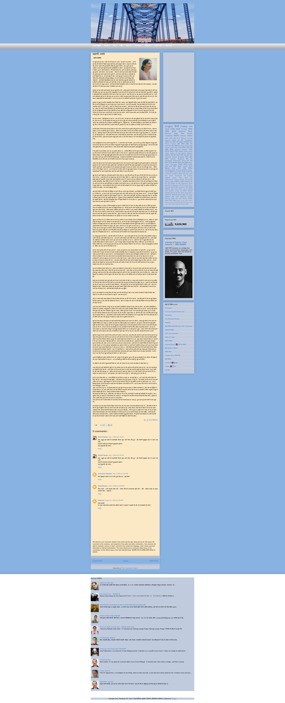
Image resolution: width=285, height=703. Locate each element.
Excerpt (181, 146)
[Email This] (101, 425)
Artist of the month (182, 200)
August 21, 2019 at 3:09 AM (114, 500)
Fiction (184, 129)
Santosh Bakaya (181, 149)
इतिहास (180, 174)
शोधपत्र (176, 136)
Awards (148, 45)
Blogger (174, 698)
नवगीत (173, 195)
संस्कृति (182, 181)
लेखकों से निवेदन (169, 330)
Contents (168, 136)
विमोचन (185, 191)
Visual (185, 189)
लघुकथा (167, 142)
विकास (175, 200)
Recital (185, 198)
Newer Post (97, 561)
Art (171, 142)
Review (168, 133)
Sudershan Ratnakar (105, 473)
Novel (184, 160)
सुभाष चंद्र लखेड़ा (183, 162)
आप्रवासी (171, 191)
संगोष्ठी (186, 204)
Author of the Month (178, 153)
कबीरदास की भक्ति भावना (106, 583)
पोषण (184, 168)
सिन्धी (186, 178)
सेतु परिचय (168, 359)
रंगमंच (170, 200)
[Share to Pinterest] (111, 425)
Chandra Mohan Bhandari (174, 157)
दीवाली (166, 200)
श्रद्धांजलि (167, 178)
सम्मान (173, 168)
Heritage (167, 193)
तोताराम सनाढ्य (175, 204)
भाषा (191, 160)
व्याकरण (180, 195)
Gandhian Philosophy (173, 160)
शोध (191, 146)
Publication (184, 183)
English (169, 126)
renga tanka (188, 193)
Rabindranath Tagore (172, 179)
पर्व (171, 185)
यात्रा (185, 170)
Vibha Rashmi (103, 486)
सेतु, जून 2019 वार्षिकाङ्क (151, 420)
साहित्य (185, 164)
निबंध (176, 151)
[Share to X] (106, 425)
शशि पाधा (183, 155)
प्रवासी (180, 164)
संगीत (181, 202)
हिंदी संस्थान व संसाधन (171, 348)
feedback (170, 202)
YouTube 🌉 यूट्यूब (171, 363)
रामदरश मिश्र (174, 187)
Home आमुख (97, 45)
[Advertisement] (178, 86)
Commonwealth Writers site (174, 312)
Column (189, 176)
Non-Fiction (188, 179)
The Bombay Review (172, 319)
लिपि (173, 197)
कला (184, 174)
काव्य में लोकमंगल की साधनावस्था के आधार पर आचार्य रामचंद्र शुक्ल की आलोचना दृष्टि (123, 605)
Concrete (168, 174)
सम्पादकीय (186, 142)
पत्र (188, 160)
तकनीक (190, 198)
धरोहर (166, 149)
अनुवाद (181, 142)
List (166, 138)
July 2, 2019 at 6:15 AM (116, 455)
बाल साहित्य (175, 146)
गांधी (184, 176)
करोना (179, 168)
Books (106, 45)
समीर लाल (189, 155)
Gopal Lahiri (169, 147)
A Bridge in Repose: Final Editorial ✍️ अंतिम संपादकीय (175, 243)
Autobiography (170, 170)
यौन (176, 195)
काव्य (190, 127)
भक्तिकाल (167, 189)
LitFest (190, 185)
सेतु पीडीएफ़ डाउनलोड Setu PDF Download (178, 326)
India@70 (175, 174)
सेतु (121, 45)
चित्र (166, 162)
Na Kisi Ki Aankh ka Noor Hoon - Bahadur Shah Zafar (117, 627)
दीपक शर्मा (175, 142)
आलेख (172, 129)
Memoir (189, 153)
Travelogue (178, 176)
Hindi (167, 129)
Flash (186, 151)
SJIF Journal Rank (171, 333)
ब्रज (176, 198)
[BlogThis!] (104, 425)
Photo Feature (170, 144)
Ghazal (187, 146)
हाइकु (183, 195)
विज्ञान (171, 172)
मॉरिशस (173, 183)
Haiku (190, 164)
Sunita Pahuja (103, 437)
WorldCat (168, 315)
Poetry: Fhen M (105, 671)
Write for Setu (170, 337)
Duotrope (168, 308)
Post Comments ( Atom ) (130, 568)
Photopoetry (186, 202)
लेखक (167, 131)
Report (167, 181)
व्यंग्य (191, 142)
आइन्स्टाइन (187, 181)
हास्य (186, 185)
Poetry (183, 126)
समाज (177, 197)
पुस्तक (174, 131)
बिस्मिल (190, 168)
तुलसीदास (167, 197)
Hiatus (128, 45)
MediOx (167, 322)
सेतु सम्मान (168, 185)
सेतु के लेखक (168, 341)
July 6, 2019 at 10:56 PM (116, 486)
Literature (182, 187)
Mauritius (176, 185)
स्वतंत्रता (190, 191)
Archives (169, 45)
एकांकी (175, 202)
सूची (178, 144)
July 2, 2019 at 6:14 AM (116, 437)
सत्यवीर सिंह (189, 172)
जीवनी (170, 162)
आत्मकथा (175, 162)
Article (189, 133)
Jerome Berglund (177, 159)
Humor (173, 193)
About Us (158, 45)
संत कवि (178, 183)
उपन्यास (177, 191)
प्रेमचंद (184, 172)
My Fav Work (180, 193)
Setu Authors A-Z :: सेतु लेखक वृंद (110, 594)
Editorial (182, 131)
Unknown (101, 500)
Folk (180, 198)
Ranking (167, 198)
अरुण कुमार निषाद (170, 166)
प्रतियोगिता (177, 181)
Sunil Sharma (181, 138)
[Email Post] (95, 425)
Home (125, 561)
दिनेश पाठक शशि (187, 147)
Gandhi (182, 179)
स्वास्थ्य (180, 189)
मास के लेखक (182, 204)
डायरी (172, 198)
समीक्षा (190, 129)
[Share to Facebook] (109, 425)
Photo (180, 178)
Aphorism (183, 197)
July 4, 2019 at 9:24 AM (120, 473)
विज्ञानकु (167, 168)
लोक (172, 189)
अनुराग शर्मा (172, 138)
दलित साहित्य (188, 187)
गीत (172, 155)
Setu (115, 45)
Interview (168, 146)
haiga (190, 195)
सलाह (175, 189)
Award (174, 178)
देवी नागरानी (177, 155)
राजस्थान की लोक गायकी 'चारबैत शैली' (110, 616)
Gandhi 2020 (187, 166)
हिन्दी (177, 126)
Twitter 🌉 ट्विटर (170, 366)
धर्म (181, 191)
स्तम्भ (182, 133)
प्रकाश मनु (175, 140)
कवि (182, 140)
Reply (100, 449)
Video (171, 181)
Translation (188, 140)
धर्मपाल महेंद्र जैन (186, 144)
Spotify (167, 370)
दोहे (180, 185)
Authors (138, 45)
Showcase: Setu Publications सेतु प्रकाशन (113, 649)
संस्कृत (179, 166)
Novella (178, 170)
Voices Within (186, 136)
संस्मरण (172, 151)
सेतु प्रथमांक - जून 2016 (106, 682)
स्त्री (191, 178)
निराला (190, 183)
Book (190, 131)
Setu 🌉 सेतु (142, 5)
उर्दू (182, 170)
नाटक (182, 185)
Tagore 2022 (177, 172)
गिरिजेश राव (168, 195)
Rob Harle (178, 147)
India (176, 133)
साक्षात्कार (167, 155)
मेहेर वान (189, 159)
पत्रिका (178, 202)
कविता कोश (168, 352)
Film (187, 195)
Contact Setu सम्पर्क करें (172, 355)
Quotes (190, 197)
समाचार (181, 151)
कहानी (178, 129)
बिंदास (171, 149)
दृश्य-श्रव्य (167, 187)
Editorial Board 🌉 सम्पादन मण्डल (175, 344)
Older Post (154, 561)
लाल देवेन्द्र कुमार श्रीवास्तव (107, 638)
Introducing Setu (105, 660)
